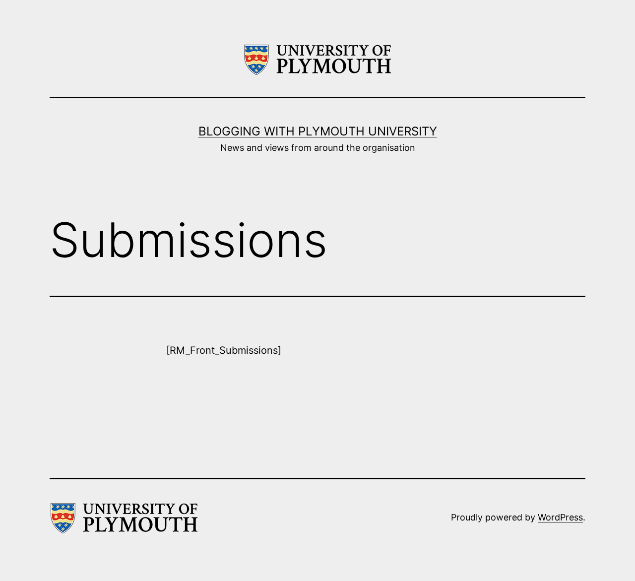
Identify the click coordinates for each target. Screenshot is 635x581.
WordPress (560, 517)
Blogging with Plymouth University (317, 131)
